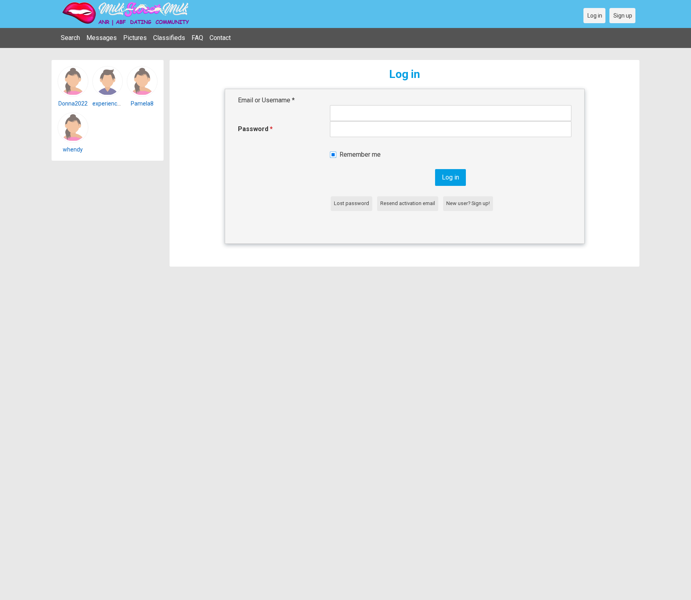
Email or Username (266, 100)
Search (70, 38)
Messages (101, 38)
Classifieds (169, 38)
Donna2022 (73, 103)
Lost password (351, 203)
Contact (220, 38)
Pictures (135, 38)
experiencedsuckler (117, 103)
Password (255, 129)
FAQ (197, 38)
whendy (73, 149)
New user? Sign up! (468, 203)
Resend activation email (407, 203)
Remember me (360, 154)
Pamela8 (142, 103)
